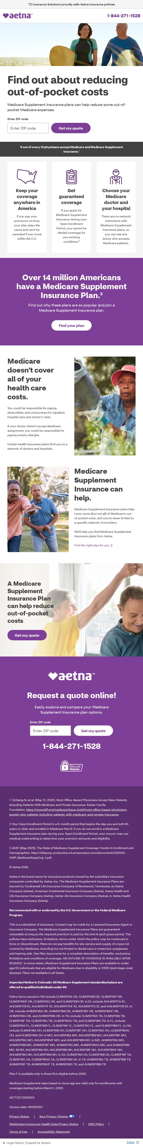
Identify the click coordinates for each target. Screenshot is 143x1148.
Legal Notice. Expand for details (28, 1142)
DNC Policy (96, 1124)
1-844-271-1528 (123, 15)
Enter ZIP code (17, 119)
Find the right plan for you (91, 545)
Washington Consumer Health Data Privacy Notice (43, 1124)
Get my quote (71, 128)
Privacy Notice (19, 1116)
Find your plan (71, 325)
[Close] (134, 1141)
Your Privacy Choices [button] (53, 1116)
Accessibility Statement (53, 1132)
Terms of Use (18, 1132)
